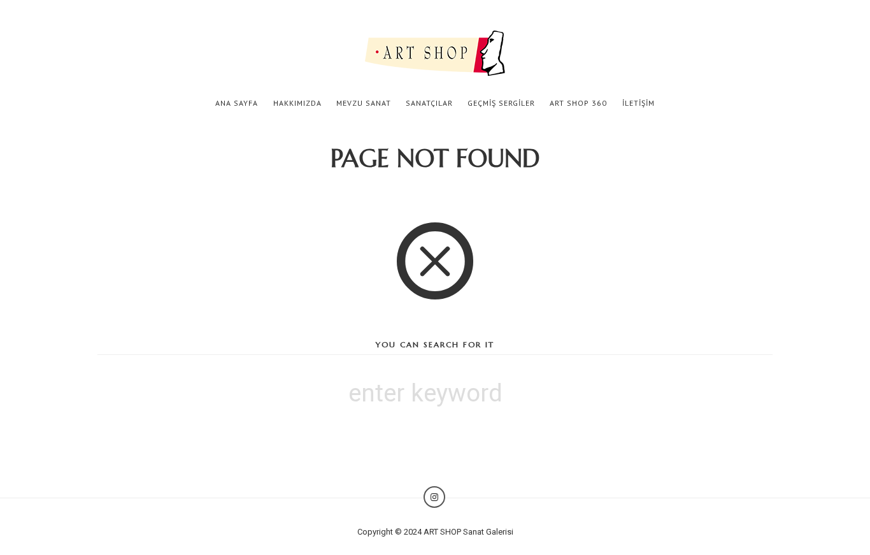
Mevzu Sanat (363, 103)
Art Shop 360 (578, 103)
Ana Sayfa (236, 103)
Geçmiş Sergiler (501, 103)
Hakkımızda (297, 103)
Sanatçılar (429, 103)
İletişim (638, 103)
